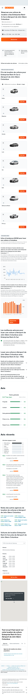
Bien (5, 446)
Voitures (8, 665)
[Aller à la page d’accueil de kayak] (9, 8)
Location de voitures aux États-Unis (18, 665)
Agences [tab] (5, 643)
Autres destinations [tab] (14, 643)
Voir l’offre (22, 101)
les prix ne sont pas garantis (12, 683)
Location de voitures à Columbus (13, 668)
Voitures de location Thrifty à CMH (6, 524)
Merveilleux (7, 443)
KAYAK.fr (3, 665)
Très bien (6, 444)
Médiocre (6, 451)
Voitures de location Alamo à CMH (21, 524)
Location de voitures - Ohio (13, 667)
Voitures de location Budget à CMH (20, 516)
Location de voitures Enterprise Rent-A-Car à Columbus (13, 669)
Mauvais (6, 452)
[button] (2, 7)
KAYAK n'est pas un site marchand (10, 687)
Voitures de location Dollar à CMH (6, 520)
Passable (6, 449)
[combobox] (7, 22)
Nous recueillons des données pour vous (12, 690)
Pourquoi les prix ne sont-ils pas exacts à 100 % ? (13, 692)
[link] (14, 321)
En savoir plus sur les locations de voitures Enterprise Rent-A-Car (13, 654)
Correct (6, 448)
